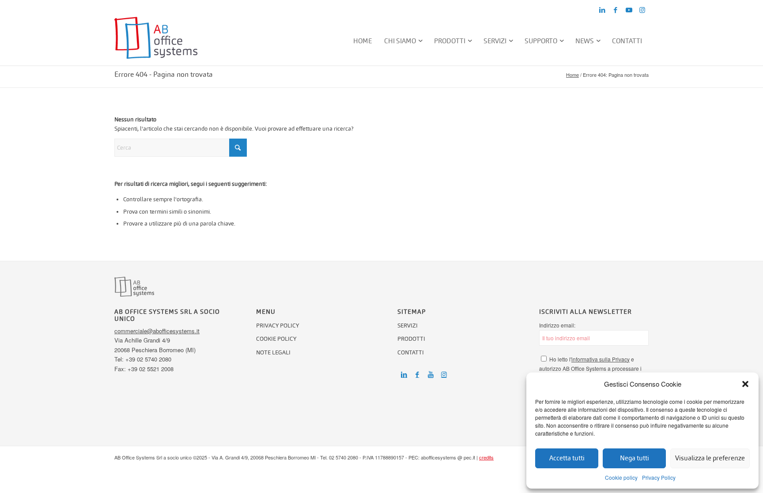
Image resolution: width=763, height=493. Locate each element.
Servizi (407, 325)
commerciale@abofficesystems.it (157, 331)
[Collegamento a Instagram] (642, 10)
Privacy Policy (659, 477)
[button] (745, 384)
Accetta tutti (567, 458)
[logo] (155, 41)
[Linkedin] (404, 374)
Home (572, 74)
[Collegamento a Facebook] (615, 10)
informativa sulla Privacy (600, 359)
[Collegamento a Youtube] (628, 10)
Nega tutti (634, 458)
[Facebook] (417, 374)
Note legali (273, 352)
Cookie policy (621, 477)
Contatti (410, 352)
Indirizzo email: (557, 325)
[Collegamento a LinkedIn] (602, 10)
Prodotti (411, 338)
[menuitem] (363, 41)
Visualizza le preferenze (710, 458)
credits (486, 457)
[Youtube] (430, 374)
